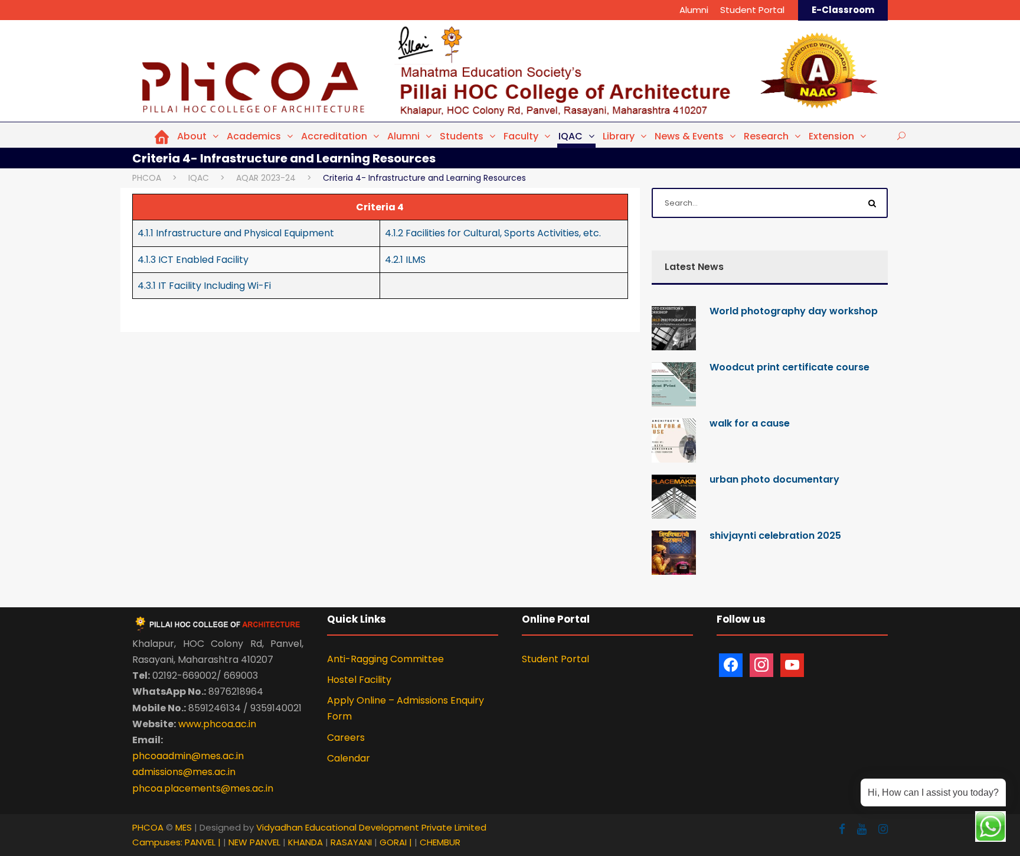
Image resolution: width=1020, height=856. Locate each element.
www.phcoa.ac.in (217, 724)
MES (183, 827)
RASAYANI (352, 842)
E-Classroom (843, 10)
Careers (346, 737)
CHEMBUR (440, 842)
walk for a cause (750, 423)
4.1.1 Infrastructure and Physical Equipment (236, 233)
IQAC (570, 136)
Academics (254, 136)
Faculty (521, 136)
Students (461, 136)
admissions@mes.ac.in (184, 772)
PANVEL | (203, 842)
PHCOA (148, 827)
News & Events (689, 136)
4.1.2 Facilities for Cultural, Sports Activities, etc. (493, 233)
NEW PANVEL (255, 842)
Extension (831, 136)
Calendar (348, 758)
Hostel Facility (359, 679)
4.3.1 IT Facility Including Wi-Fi (204, 285)
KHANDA (306, 842)
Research (766, 136)
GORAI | (396, 842)
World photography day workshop (794, 311)
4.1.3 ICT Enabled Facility (193, 259)
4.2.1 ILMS (405, 259)
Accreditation (334, 136)
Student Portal (752, 10)
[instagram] (883, 829)
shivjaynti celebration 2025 (775, 535)
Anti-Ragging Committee (385, 659)
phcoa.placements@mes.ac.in (202, 788)
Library (619, 136)
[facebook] (842, 829)
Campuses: (157, 842)
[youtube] (862, 829)
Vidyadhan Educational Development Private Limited (371, 827)
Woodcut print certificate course (789, 367)
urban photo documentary (774, 479)
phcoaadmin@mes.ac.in (188, 756)
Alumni (693, 10)
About (192, 136)
